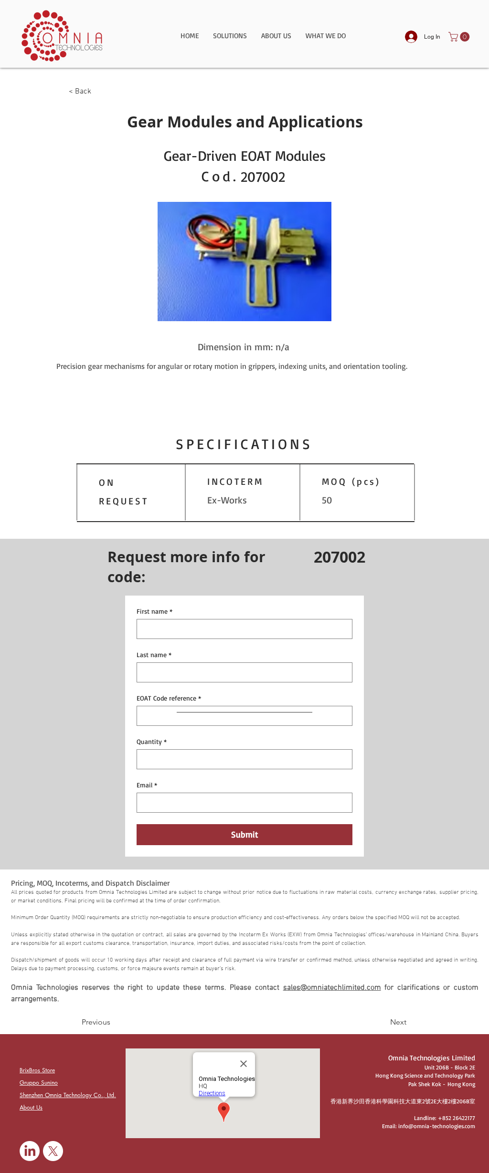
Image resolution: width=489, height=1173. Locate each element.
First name (154, 611)
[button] (230, 39)
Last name (154, 654)
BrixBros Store (37, 1070)
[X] (53, 1151)
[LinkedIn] (30, 1151)
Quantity (152, 741)
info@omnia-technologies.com (436, 1126)
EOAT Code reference (169, 698)
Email (147, 785)
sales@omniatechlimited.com (332, 988)
